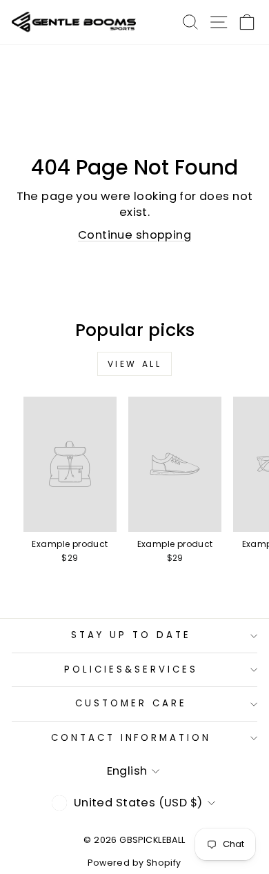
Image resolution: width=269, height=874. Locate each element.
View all (135, 364)
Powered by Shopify (134, 862)
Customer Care (131, 703)
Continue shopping (134, 235)
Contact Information (131, 737)
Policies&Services (131, 669)
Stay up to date (131, 635)
